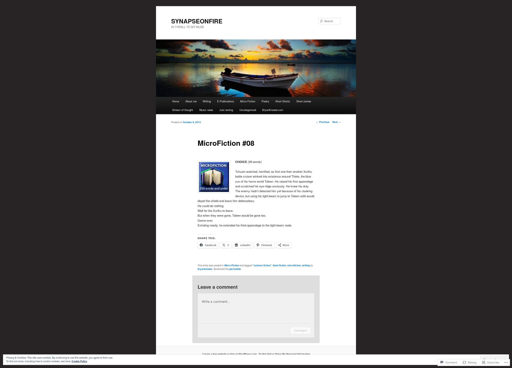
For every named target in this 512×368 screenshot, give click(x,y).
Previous (322, 122)
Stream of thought (182, 110)
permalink (235, 269)
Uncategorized (247, 110)
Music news (206, 110)
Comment (300, 330)
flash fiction (279, 265)
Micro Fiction (247, 101)
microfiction (294, 265)
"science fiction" (262, 265)
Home (175, 101)
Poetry (265, 101)
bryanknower (205, 269)
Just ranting (226, 110)
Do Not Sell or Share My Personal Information (284, 354)
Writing (207, 101)
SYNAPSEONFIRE (196, 21)
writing (306, 265)
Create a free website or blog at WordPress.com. (229, 354)
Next (336, 122)
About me (191, 101)
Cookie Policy (79, 361)
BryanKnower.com (272, 110)
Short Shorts (282, 101)
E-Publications (225, 101)
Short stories (303, 101)
